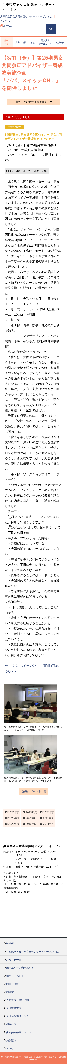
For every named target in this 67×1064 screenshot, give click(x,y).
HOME (10, 943)
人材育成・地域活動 (17, 999)
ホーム (7, 25)
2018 (46, 823)
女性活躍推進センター (18, 1016)
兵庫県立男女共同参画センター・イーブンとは (26, 16)
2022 (29, 818)
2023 (11, 818)
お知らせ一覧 (13, 959)
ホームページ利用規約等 (20, 967)
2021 (46, 818)
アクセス (5, 20)
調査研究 (11, 1024)
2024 (46, 812)
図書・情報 (12, 983)
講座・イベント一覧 (34, 791)
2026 (11, 812)
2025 (29, 812)
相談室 (10, 991)
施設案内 (11, 1040)
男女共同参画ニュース (18, 1032)
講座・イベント (15, 975)
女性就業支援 (13, 1008)
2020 (11, 823)
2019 (29, 823)
